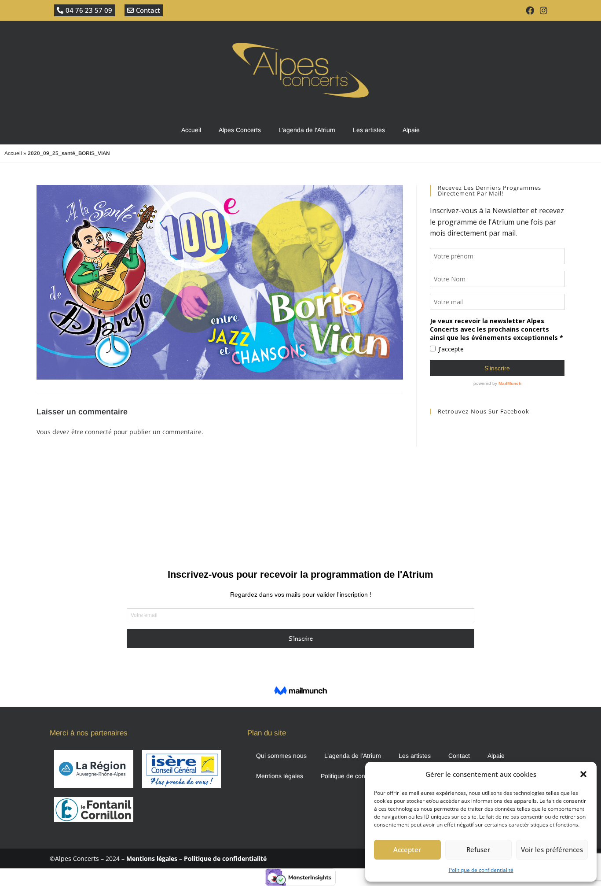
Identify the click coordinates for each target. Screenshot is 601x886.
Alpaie (411, 129)
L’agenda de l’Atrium (307, 129)
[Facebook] (530, 10)
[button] (583, 774)
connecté (98, 432)
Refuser (478, 849)
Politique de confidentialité (481, 870)
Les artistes (369, 129)
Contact (459, 755)
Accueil (191, 129)
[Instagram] (544, 10)
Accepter (407, 849)
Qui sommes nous (281, 755)
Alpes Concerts (240, 129)
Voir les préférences (552, 849)
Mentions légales (279, 775)
